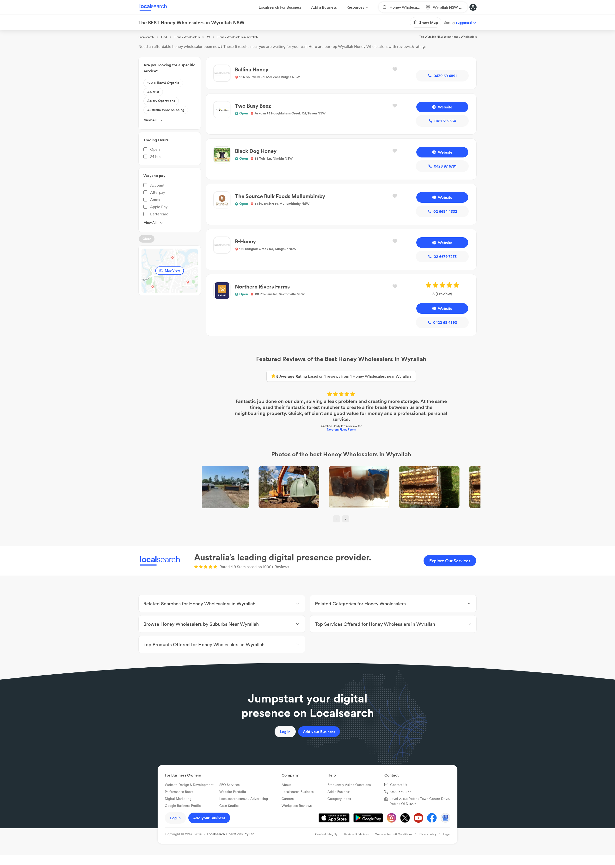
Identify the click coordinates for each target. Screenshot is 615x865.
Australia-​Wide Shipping (165, 110)
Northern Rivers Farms (341, 429)
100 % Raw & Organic (163, 83)
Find (164, 37)
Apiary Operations (161, 101)
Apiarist (153, 92)
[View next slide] (345, 518)
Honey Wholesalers (187, 37)
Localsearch (146, 37)
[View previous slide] (336, 518)
